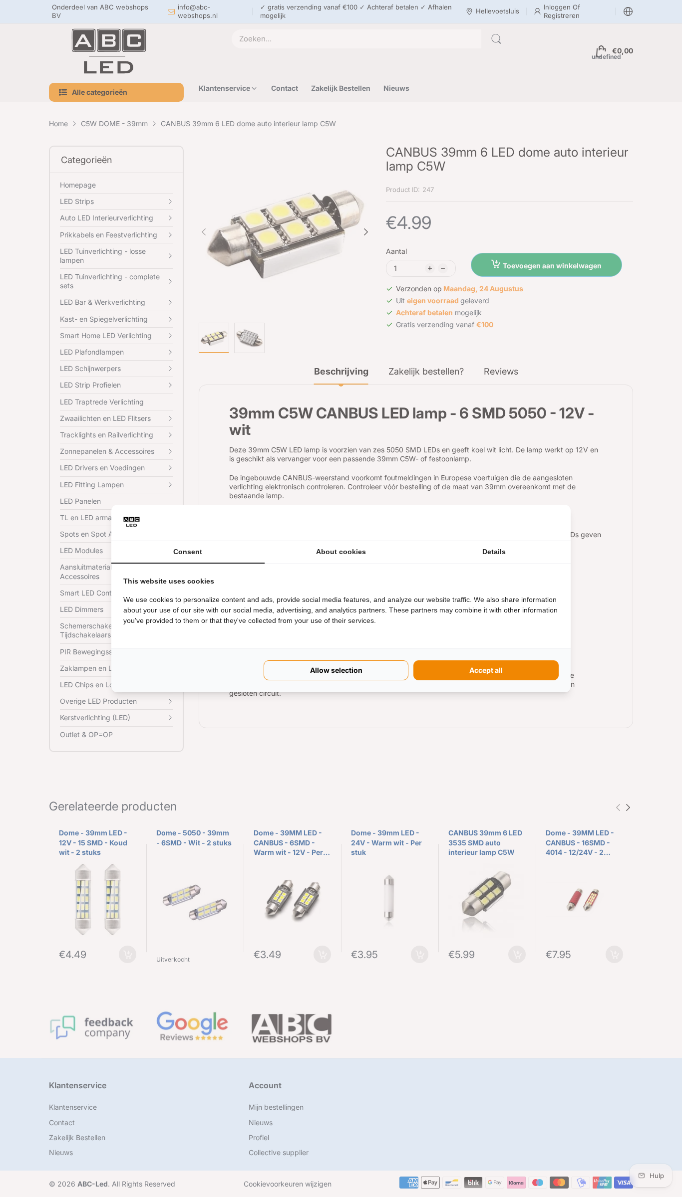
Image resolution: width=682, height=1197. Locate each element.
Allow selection (336, 670)
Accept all (486, 670)
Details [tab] (494, 552)
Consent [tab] (187, 552)
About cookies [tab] (341, 552)
